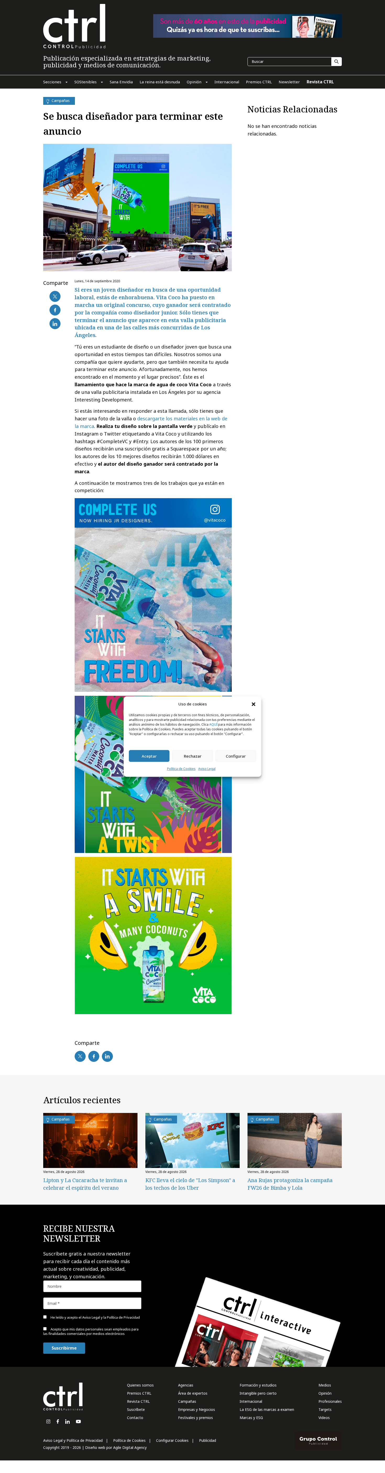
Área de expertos (192, 1393)
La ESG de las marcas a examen (267, 1409)
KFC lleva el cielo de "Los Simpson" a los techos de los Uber (190, 1184)
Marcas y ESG (251, 1417)
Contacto (135, 1417)
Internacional (251, 1401)
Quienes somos (140, 1385)
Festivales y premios (195, 1417)
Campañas (187, 1401)
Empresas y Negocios (196, 1409)
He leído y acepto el (95, 1317)
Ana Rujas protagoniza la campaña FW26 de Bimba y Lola (290, 1184)
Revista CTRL (138, 1401)
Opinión (325, 1393)
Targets (325, 1409)
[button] (253, 703)
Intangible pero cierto (258, 1393)
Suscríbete (136, 1409)
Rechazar (192, 756)
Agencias (185, 1385)
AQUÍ (213, 724)
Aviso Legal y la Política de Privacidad (111, 1317)
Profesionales (330, 1401)
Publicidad (207, 1440)
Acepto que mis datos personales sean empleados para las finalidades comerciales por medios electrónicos (91, 1331)
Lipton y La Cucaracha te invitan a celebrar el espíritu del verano (85, 1184)
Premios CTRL (139, 1393)
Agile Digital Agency (130, 1447)
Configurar (236, 756)
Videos (324, 1417)
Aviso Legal (207, 769)
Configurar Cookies (172, 1440)
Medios (324, 1385)
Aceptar (149, 756)
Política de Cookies (181, 769)
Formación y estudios (258, 1385)
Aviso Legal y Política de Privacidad (73, 1440)
